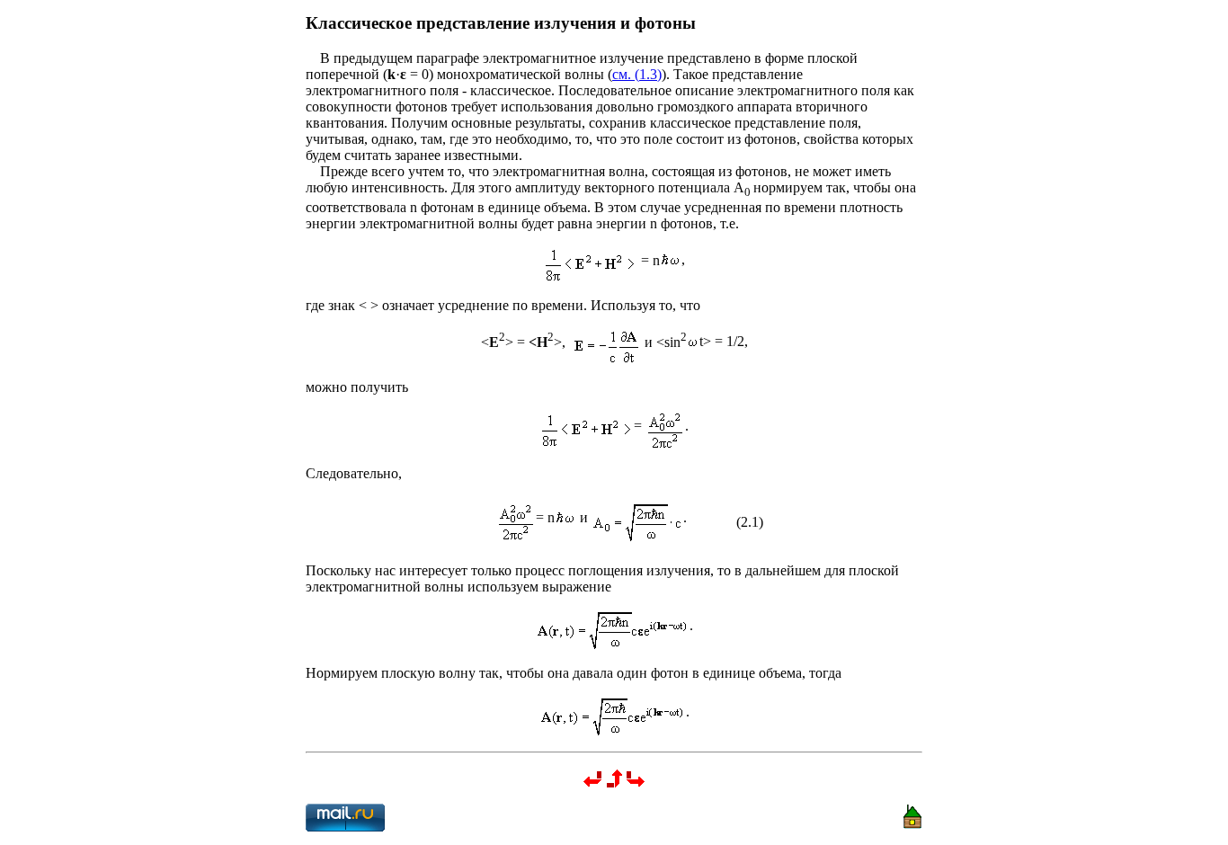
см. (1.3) (637, 74)
